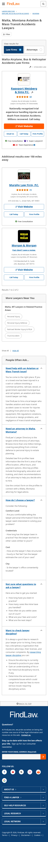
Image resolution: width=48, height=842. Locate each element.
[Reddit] (38, 772)
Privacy (14, 835)
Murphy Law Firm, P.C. (24, 185)
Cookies (37, 835)
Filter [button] (7, 34)
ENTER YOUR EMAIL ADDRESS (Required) (19, 752)
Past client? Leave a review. (24, 250)
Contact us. (26, 735)
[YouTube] (12, 772)
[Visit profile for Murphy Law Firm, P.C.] (24, 176)
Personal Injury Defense (17, 323)
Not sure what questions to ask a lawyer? (21, 586)
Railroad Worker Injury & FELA (19, 329)
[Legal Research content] (43, 813)
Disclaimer (25, 835)
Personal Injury (13, 316)
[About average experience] (34, 145)
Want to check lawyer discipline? (18, 632)
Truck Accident (13, 336)
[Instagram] (29, 772)
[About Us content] (43, 789)
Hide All (15, 350)
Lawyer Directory (8, 11)
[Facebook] (4, 772)
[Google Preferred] (4, 780)
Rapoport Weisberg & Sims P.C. (24, 90)
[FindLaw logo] (14, 4)
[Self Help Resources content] (43, 805)
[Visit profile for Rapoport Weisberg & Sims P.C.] (24, 79)
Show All (5, 350)
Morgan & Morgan (24, 245)
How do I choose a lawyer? (20, 500)
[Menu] (3, 3)
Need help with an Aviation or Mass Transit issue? (22, 370)
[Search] (43, 4)
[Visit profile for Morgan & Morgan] (24, 236)
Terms (5, 835)
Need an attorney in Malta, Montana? (21, 430)
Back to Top (25, 703)
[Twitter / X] (21, 772)
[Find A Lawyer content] (43, 797)
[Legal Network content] (43, 821)
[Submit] (43, 756)
